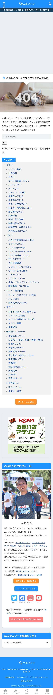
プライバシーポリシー (38, 677)
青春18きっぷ (15, 378)
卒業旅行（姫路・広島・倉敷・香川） (26, 339)
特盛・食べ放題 (15, 219)
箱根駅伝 (12, 327)
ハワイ (32, 549)
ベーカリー (13, 188)
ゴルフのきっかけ (16, 247)
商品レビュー (14, 387)
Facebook (22, 602)
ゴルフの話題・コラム (18, 255)
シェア (26, 693)
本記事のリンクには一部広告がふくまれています (26, 10)
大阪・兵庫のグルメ (17, 204)
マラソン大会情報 (16, 315)
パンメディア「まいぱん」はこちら (26, 619)
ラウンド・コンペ (16, 278)
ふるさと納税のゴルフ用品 (21, 239)
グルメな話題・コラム (18, 180)
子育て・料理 (14, 391)
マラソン (10, 307)
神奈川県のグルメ (16, 223)
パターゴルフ (14, 274)
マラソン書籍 (14, 323)
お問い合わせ (26, 681)
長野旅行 (12, 374)
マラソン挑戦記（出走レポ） (22, 319)
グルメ (9, 165)
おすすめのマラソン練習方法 (22, 311)
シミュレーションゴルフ (19, 266)
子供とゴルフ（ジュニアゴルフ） (24, 282)
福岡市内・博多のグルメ (19, 227)
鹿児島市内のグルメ (17, 230)
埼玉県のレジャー (16, 351)
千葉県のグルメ (15, 196)
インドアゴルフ (15, 243)
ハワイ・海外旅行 (14, 290)
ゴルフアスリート (16, 259)
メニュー (47, 693)
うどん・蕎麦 (14, 169)
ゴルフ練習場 (14, 263)
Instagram (30, 602)
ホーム (5, 693)
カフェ (11, 177)
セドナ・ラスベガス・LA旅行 (22, 295)
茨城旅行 (12, 370)
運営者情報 (9, 677)
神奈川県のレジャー (17, 366)
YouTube (39, 602)
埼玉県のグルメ (15, 200)
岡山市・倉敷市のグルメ (19, 207)
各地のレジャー (15, 347)
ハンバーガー (14, 184)
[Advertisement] (26, 43)
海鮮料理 (12, 215)
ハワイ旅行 (13, 298)
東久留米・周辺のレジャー (21, 355)
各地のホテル (14, 343)
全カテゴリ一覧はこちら (26, 581)
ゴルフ (9, 235)
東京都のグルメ (15, 211)
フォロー (37, 693)
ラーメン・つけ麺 (16, 192)
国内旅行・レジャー (15, 331)
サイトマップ (21, 677)
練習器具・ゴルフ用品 (18, 286)
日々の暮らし (12, 382)
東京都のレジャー (16, 359)
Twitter (14, 602)
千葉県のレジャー (16, 336)
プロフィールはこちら (26, 588)
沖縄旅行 (12, 363)
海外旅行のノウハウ (17, 302)
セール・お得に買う (17, 270)
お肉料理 (12, 173)
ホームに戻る (27, 401)
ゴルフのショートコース (19, 251)
